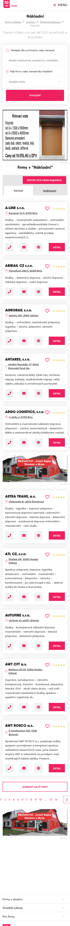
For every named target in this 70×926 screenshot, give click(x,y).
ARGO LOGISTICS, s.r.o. (24, 412)
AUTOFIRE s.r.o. (17, 615)
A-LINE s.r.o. (15, 208)
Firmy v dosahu (13, 21)
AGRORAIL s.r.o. (18, 310)
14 (56, 799)
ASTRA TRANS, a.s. (20, 496)
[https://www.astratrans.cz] (38, 535)
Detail (57, 247)
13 (51, 799)
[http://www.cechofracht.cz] (38, 707)
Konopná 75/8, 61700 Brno (23, 213)
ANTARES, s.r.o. (17, 359)
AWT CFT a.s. (16, 664)
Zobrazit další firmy (35, 786)
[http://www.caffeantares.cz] (38, 393)
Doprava (31, 21)
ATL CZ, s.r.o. (16, 554)
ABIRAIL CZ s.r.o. (19, 266)
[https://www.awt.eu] (38, 768)
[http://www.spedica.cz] (38, 341)
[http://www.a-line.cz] (38, 247)
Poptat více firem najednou (44, 180)
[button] (4, 135)
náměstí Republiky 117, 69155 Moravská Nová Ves (23, 366)
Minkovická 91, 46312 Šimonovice (26, 501)
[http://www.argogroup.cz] (38, 442)
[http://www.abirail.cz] (38, 291)
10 (40, 799)
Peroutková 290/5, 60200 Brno (25, 270)
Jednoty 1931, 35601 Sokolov (23, 315)
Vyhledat (35, 95)
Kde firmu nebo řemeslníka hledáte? (31, 71)
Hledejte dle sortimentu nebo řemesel (32, 50)
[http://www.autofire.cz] (38, 646)
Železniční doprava (50, 21)
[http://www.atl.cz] (38, 597)
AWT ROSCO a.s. (19, 726)
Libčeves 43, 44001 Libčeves (24, 620)
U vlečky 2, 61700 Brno (21, 417)
